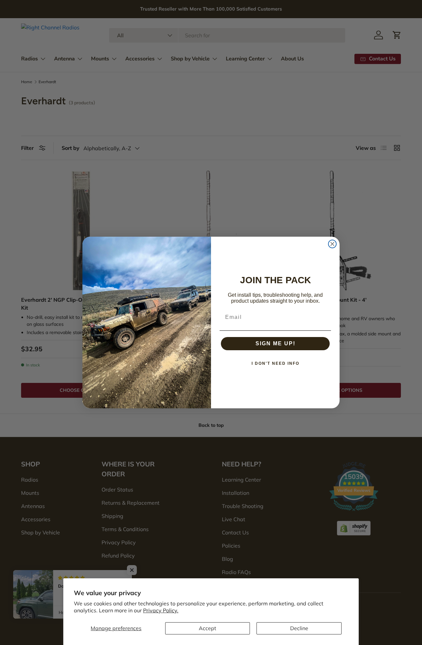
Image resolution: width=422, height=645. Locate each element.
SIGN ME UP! (275, 343)
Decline (299, 628)
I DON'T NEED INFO (275, 363)
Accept (207, 628)
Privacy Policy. (160, 610)
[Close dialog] (332, 244)
